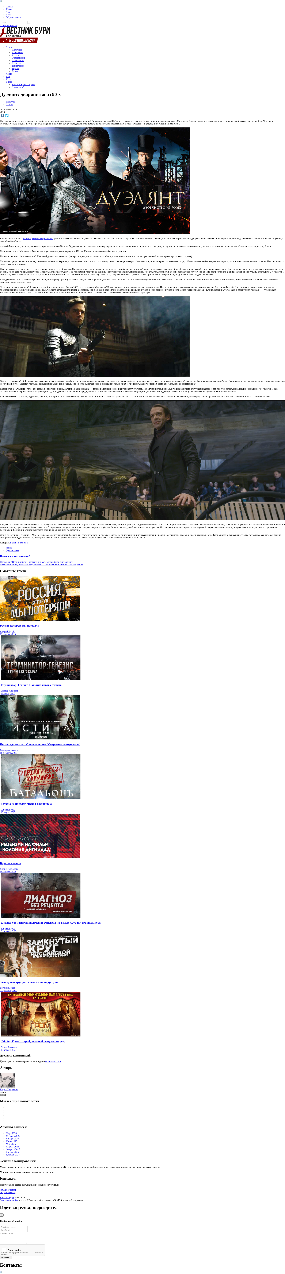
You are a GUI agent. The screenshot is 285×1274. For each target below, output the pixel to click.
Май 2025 (11, 1144)
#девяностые (12, 550)
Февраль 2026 (13, 1136)
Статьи (9, 6)
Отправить (6, 1257)
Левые (15, 71)
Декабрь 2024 (13, 1154)
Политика (17, 50)
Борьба (15, 68)
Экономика (17, 52)
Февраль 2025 (13, 1149)
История (16, 55)
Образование (18, 58)
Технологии (18, 66)
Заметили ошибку (9, 1200)
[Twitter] (6, 115)
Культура (16, 63)
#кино (9, 547)
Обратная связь (13, 17)
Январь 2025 (12, 1152)
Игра (8, 14)
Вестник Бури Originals (23, 84)
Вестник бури (7, 1197)
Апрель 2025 (12, 1146)
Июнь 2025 (11, 1141)
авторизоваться (53, 1061)
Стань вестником (8, 25)
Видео (9, 82)
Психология (18, 60)
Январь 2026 (12, 1138)
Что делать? (18, 87)
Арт (8, 12)
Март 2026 (11, 1133)
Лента (9, 9)
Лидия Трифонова (18, 542)
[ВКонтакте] (2, 115)
